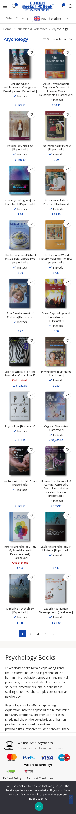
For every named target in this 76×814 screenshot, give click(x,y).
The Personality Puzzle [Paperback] (56, 147)
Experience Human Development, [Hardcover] (56, 610)
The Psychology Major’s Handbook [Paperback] (20, 202)
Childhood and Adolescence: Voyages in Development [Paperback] (20, 87)
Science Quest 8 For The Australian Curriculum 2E (20, 373)
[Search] (70, 6)
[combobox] (51, 18)
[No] (71, 799)
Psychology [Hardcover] (20, 426)
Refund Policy (12, 778)
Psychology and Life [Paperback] (20, 147)
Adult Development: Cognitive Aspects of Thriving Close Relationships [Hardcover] (56, 89)
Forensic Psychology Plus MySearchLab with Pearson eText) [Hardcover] (20, 552)
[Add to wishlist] (31, 52)
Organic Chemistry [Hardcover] (56, 428)
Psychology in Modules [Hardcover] (56, 373)
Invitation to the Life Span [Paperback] (20, 483)
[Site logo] (38, 6)
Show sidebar (56, 39)
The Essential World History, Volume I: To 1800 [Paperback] (55, 258)
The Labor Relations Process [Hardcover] (56, 202)
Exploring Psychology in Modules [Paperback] (56, 548)
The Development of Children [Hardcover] (20, 315)
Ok (39, 806)
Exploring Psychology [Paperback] (20, 610)
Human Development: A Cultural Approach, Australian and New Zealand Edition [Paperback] (56, 488)
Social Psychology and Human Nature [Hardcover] (56, 317)
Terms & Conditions (40, 778)
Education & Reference (32, 29)
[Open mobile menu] (5, 6)
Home (7, 29)
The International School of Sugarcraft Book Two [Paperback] (20, 258)
